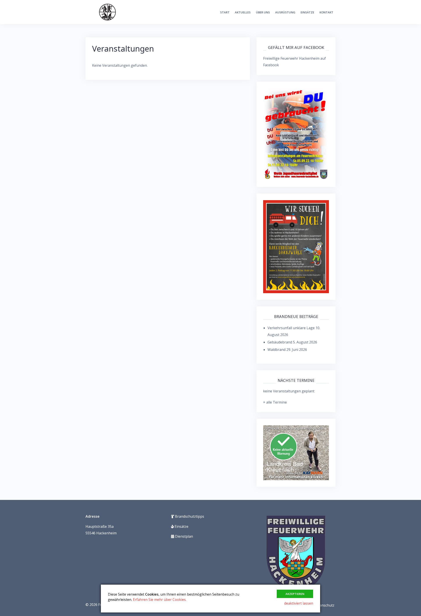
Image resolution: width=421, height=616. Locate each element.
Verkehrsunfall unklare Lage (291, 327)
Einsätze (307, 12)
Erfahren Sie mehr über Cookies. (159, 599)
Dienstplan (183, 536)
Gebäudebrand (280, 342)
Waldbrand (276, 349)
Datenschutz (324, 605)
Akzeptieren (294, 594)
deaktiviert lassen (298, 603)
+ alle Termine (275, 402)
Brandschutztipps (189, 516)
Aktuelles (243, 12)
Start (225, 12)
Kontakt (326, 12)
